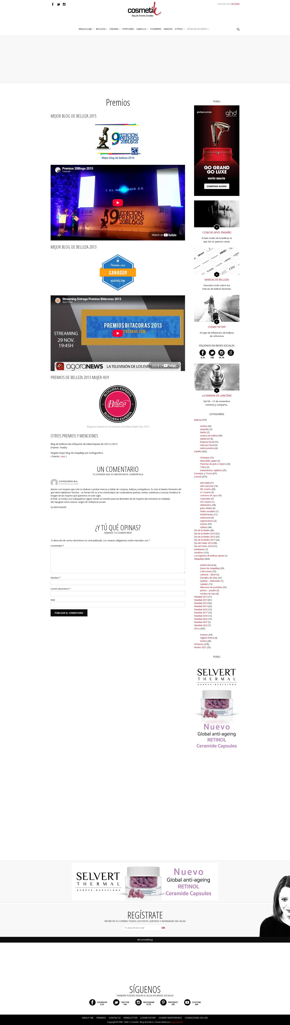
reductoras (205, 517)
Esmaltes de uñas (208, 577)
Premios (101, 1017)
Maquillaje (85, 28)
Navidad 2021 (201, 622)
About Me (87, 1017)
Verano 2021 (200, 647)
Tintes (203, 467)
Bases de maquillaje (210, 568)
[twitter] (58, 4)
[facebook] (53, 4)
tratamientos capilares (211, 470)
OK (163, 927)
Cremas (114, 28)
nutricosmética (207, 448)
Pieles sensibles (207, 511)
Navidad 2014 (201, 603)
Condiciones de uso (196, 1017)
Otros (179, 28)
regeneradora (206, 520)
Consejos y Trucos (203, 473)
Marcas (168, 28)
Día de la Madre (202, 530)
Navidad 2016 (201, 609)
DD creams (205, 501)
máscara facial (207, 445)
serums (203, 524)
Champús (204, 457)
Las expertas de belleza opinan (209, 555)
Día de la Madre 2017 (204, 539)
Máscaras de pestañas (211, 587)
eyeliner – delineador (210, 580)
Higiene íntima (207, 637)
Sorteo (203, 641)
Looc (62, 456)
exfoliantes (199, 549)
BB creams (205, 489)
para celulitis (206, 508)
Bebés (203, 432)
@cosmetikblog (145, 939)
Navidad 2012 (201, 596)
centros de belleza (209, 435)
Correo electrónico (61, 588)
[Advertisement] (145, 59)
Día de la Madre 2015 (204, 536)
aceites (203, 426)
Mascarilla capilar (208, 460)
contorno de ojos (208, 495)
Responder (60, 507)
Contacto (223, 3)
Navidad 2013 (201, 599)
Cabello (197, 451)
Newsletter (130, 1017)
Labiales (204, 584)
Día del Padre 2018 (203, 546)
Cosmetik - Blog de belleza (141, 1022)
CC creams (205, 492)
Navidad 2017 (201, 612)
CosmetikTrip (148, 1017)
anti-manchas (206, 486)
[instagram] (64, 4)
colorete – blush (208, 574)
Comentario (57, 545)
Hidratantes (205, 505)
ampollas (204, 429)
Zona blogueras (197, 28)
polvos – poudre (208, 590)
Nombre (56, 577)
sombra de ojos (208, 593)
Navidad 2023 (201, 625)
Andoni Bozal (206, 565)
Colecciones (206, 571)
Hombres (198, 552)
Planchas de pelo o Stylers (213, 463)
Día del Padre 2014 (203, 543)
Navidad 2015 (201, 606)
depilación (205, 438)
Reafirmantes (206, 514)
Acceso (235, 3)
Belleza (100, 28)
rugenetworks (177, 1022)
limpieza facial (207, 441)
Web (53, 599)
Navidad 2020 (201, 618)
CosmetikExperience (170, 1017)
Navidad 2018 (201, 615)
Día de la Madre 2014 (204, 533)
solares (203, 527)
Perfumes (199, 644)
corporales (205, 498)
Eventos (204, 634)
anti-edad (204, 482)
